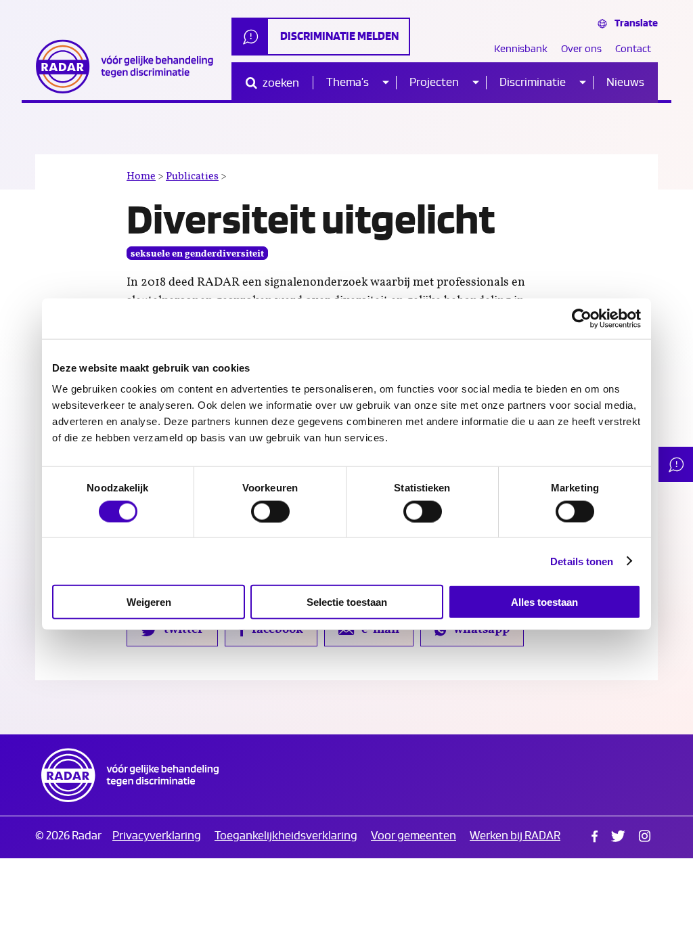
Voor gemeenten (413, 835)
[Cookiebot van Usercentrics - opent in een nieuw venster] (581, 318)
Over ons (581, 49)
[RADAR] (130, 66)
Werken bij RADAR (515, 835)
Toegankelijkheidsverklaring (286, 835)
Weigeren (149, 602)
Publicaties (192, 176)
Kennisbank (520, 49)
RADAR (130, 775)
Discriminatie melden (339, 36)
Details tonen (581, 561)
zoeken (280, 82)
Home (141, 176)
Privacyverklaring (156, 835)
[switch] (270, 511)
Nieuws (625, 82)
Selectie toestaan (347, 602)
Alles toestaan (544, 602)
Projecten (434, 82)
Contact (633, 49)
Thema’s (347, 82)
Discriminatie (532, 82)
